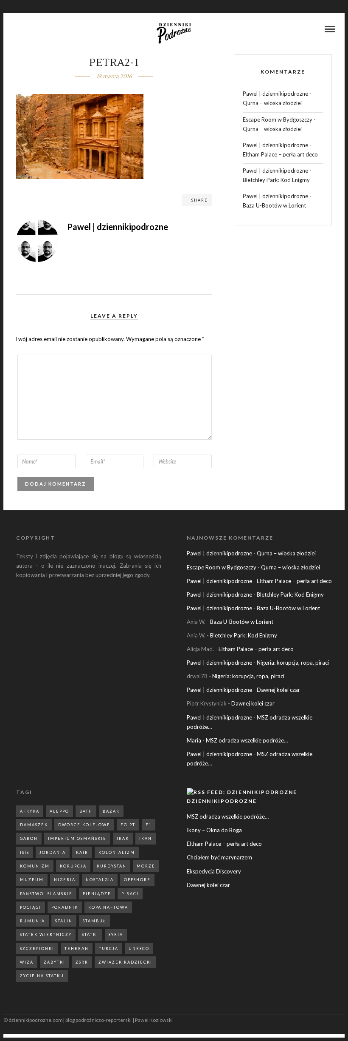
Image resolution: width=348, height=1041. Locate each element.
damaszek (34, 824)
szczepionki (37, 948)
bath (86, 811)
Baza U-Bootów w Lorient (274, 205)
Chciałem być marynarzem (219, 857)
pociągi (30, 907)
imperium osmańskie (77, 838)
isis (24, 852)
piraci (130, 893)
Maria (194, 740)
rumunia (32, 921)
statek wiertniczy (46, 934)
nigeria (65, 879)
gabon (29, 838)
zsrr (82, 962)
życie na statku (42, 975)
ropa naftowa (108, 907)
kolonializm (116, 852)
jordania (52, 852)
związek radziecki (125, 962)
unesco (139, 948)
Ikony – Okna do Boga (214, 830)
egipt (128, 824)
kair (82, 852)
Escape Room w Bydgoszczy (277, 119)
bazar (111, 811)
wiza (27, 962)
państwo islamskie (46, 893)
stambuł (94, 921)
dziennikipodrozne (222, 801)
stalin (64, 921)
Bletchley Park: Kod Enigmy (276, 179)
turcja (108, 948)
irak (123, 838)
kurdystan (111, 866)
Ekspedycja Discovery (214, 871)
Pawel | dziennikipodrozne (275, 93)
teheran (77, 948)
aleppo (59, 811)
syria (116, 934)
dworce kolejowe (84, 824)
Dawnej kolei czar (278, 689)
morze (146, 866)
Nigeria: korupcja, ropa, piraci (293, 662)
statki (90, 934)
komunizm (35, 866)
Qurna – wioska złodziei (272, 103)
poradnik (64, 907)
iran (145, 838)
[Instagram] (27, 30)
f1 (149, 824)
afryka (29, 811)
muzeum (32, 879)
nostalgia (100, 879)
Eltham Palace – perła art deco (280, 154)
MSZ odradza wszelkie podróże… (247, 740)
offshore (137, 879)
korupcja (73, 866)
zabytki (54, 962)
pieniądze (97, 893)
